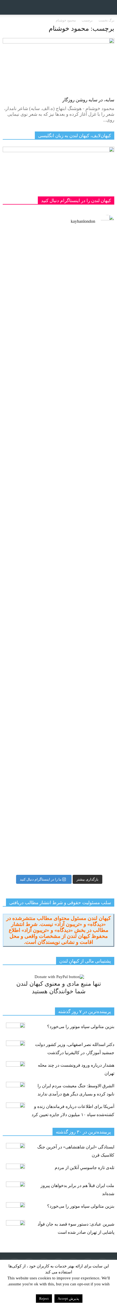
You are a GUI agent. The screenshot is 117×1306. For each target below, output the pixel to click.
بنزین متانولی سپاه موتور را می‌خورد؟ (80, 1026)
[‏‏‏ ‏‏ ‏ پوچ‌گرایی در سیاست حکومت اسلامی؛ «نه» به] (58, 778)
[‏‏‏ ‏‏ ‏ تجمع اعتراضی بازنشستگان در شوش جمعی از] (58, 662)
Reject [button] (44, 1298)
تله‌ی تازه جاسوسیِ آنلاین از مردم (84, 1167)
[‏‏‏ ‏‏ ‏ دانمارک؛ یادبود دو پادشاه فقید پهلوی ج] (58, 344)
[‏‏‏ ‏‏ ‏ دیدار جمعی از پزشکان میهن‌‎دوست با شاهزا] (58, 281)
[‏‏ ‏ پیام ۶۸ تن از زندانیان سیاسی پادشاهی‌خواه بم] (58, 449)
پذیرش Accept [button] (68, 1298)
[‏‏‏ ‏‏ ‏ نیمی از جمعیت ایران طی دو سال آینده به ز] (58, 589)
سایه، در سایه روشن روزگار (88, 99)
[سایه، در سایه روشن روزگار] (58, 65)
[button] (109, 7)
